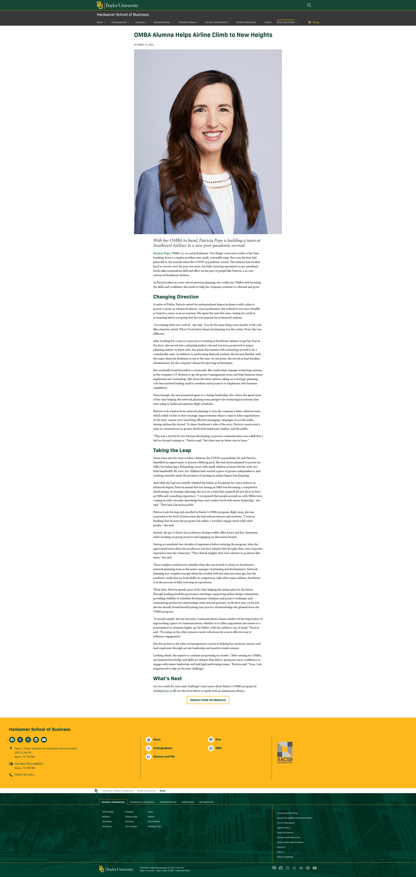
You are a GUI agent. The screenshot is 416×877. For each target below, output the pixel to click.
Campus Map (131, 816)
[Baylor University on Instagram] (287, 869)
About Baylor (108, 811)
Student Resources (246, 22)
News (163, 790)
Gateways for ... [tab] (207, 801)
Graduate (140, 22)
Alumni (268, 22)
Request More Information (208, 700)
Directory (129, 821)
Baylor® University (159, 867)
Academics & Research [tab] (142, 801)
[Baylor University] (117, 5)
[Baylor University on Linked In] (300, 869)
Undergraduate (119, 22)
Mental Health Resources (288, 837)
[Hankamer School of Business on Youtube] (44, 739)
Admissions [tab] (188, 801)
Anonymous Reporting (287, 812)
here (166, 690)
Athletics (106, 816)
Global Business (161, 22)
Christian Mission (188, 22)
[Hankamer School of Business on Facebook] (12, 739)
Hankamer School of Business (123, 14)
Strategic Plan (154, 826)
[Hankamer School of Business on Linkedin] (36, 739)
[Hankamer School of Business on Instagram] (28, 739)
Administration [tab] (168, 801)
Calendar (129, 811)
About (100, 22)
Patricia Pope (161, 253)
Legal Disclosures (285, 832)
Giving (316, 22)
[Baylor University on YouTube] (314, 869)
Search (151, 816)
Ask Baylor (107, 821)
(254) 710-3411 (24, 774)
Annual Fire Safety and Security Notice (294, 817)
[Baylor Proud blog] (273, 869)
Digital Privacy (283, 827)
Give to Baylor (131, 826)
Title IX (280, 851)
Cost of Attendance (286, 822)
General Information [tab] (113, 801)
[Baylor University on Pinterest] (307, 869)
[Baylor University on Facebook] (280, 869)
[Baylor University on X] (293, 869)
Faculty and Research (216, 22)
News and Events (286, 22)
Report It (281, 846)
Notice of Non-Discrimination (290, 842)
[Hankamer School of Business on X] (20, 739)
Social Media (154, 821)
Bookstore (107, 826)
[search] (310, 5)
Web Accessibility (285, 856)
